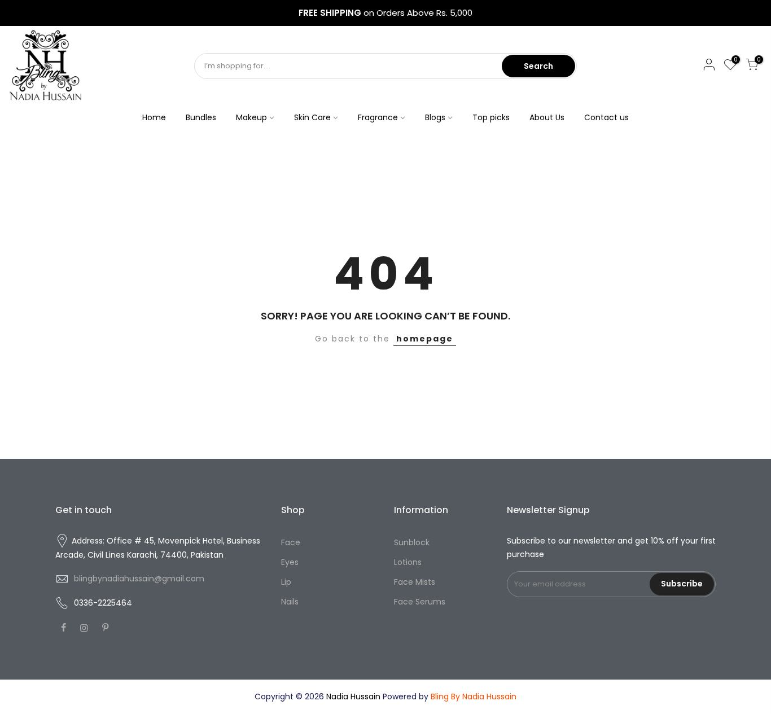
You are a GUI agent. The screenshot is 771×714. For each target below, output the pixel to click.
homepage (424, 338)
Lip (286, 582)
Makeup (251, 117)
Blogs (435, 117)
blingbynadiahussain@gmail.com (139, 578)
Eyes (290, 562)
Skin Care (312, 117)
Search (538, 66)
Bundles (201, 117)
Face (290, 542)
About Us (546, 117)
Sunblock (412, 542)
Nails (290, 601)
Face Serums (419, 601)
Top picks (491, 117)
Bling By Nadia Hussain (473, 696)
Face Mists (414, 582)
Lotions (408, 562)
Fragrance (378, 117)
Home (154, 117)
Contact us (606, 117)
